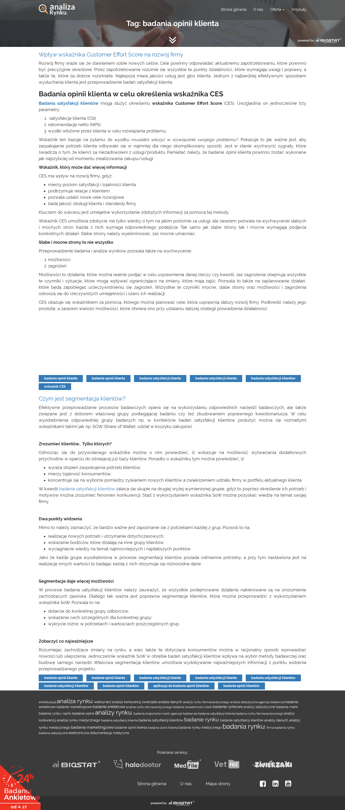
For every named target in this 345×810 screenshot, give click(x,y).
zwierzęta (150, 702)
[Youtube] (288, 783)
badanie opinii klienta (108, 378)
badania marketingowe (93, 727)
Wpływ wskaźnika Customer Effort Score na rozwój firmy (111, 54)
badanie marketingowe (75, 707)
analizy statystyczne (260, 707)
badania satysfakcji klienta (160, 378)
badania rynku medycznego (200, 727)
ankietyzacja (48, 702)
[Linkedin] (275, 783)
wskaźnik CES (55, 386)
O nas (258, 9)
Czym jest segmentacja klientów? (82, 398)
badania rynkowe (228, 707)
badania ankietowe (109, 707)
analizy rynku (114, 712)
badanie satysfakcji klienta (216, 378)
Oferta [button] (276, 9)
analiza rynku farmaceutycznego (149, 707)
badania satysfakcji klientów (273, 378)
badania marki (287, 707)
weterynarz (103, 702)
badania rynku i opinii (55, 713)
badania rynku (244, 726)
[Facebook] (263, 783)
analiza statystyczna (244, 702)
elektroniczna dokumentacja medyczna (99, 733)
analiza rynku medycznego (79, 720)
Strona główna (233, 9)
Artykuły (298, 9)
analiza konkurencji (127, 702)
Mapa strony (218, 783)
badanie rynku (202, 719)
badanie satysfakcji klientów (66, 686)
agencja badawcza (271, 702)
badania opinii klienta (60, 378)
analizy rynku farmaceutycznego (206, 702)
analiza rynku (75, 701)
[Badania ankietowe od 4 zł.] (20, 785)
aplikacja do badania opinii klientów (181, 686)
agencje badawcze (184, 713)
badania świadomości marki (193, 707)
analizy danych (276, 720)
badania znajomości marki (152, 713)
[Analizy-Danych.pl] (56, 6)
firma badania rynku (281, 727)
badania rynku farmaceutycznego (260, 713)
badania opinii (83, 713)
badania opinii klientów (121, 686)
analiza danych (170, 702)
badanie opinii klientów (241, 686)
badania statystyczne (54, 733)
